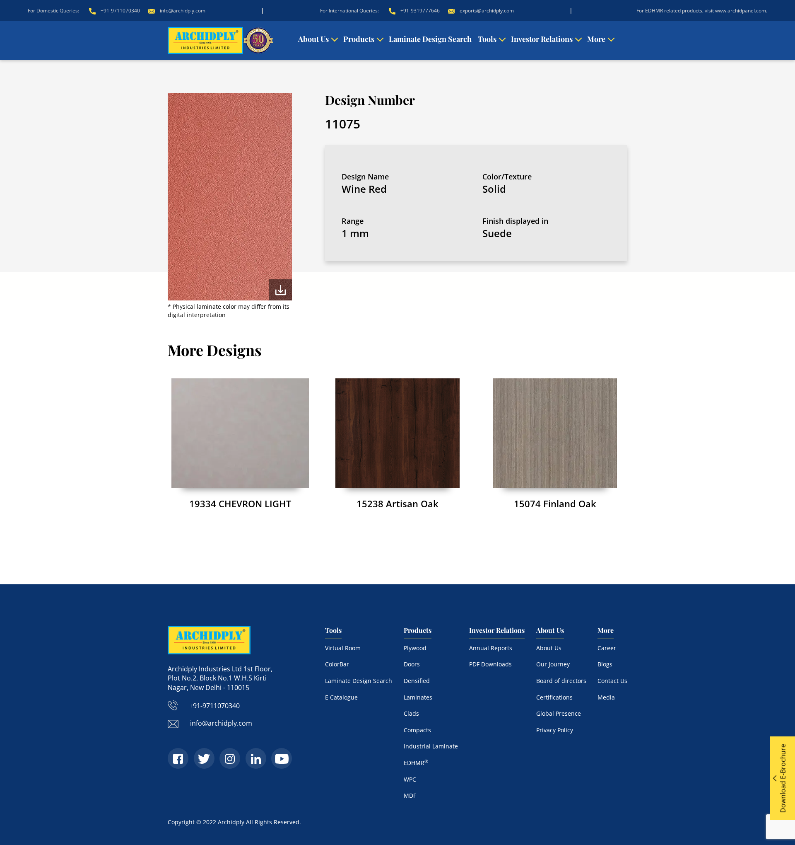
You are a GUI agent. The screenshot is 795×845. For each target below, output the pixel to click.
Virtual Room (343, 648)
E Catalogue (341, 697)
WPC (410, 779)
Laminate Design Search (430, 39)
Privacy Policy (554, 730)
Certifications (554, 697)
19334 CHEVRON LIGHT (240, 503)
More (596, 39)
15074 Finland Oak (555, 503)
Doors (412, 664)
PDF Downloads (490, 664)
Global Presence (558, 713)
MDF (410, 795)
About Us (313, 39)
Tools (487, 39)
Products (358, 39)
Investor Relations (542, 39)
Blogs (604, 664)
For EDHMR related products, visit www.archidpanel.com (701, 10)
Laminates (418, 697)
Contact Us (612, 681)
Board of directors (561, 681)
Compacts (417, 730)
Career (606, 648)
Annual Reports (490, 648)
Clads (411, 713)
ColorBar (337, 664)
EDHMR (416, 763)
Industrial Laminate (431, 746)
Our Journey (553, 664)
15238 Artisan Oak (397, 503)
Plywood (415, 648)
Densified (417, 681)
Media (606, 697)
